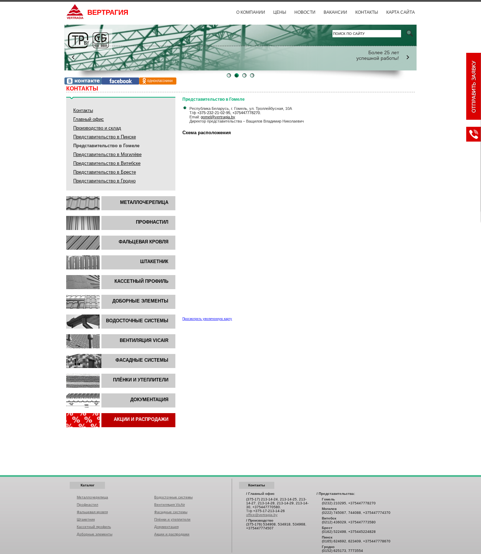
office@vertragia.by (261, 515)
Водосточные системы (137, 320)
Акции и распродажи (141, 419)
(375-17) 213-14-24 (262, 499)
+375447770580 (266, 507)
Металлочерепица (144, 202)
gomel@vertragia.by (218, 117)
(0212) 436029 (334, 522)
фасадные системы (141, 360)
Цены (279, 12)
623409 (354, 541)
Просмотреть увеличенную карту (207, 318)
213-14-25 (288, 499)
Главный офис (88, 119)
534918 (284, 524)
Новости (305, 12)
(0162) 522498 (334, 532)
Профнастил (152, 222)
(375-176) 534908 (261, 524)
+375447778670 (377, 541)
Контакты (366, 12)
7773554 (355, 551)
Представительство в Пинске (104, 136)
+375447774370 (377, 513)
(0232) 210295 (334, 503)
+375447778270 (246, 113)
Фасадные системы (170, 512)
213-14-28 (266, 503)
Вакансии (335, 12)
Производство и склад (97, 128)
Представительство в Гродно (104, 180)
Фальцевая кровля (143, 241)
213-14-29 (285, 503)
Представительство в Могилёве (107, 154)
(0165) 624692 (334, 541)
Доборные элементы (140, 301)
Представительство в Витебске (106, 163)
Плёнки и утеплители (140, 379)
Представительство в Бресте (104, 172)
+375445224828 (362, 532)
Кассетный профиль (141, 281)
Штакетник (154, 261)
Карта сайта (400, 12)
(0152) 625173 (334, 551)
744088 (354, 513)
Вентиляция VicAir (144, 340)
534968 (299, 524)
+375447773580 (362, 522)
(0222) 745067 (334, 513)
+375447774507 (260, 528)
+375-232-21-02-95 (213, 113)
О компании (250, 12)
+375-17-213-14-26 (269, 511)
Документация (149, 399)
